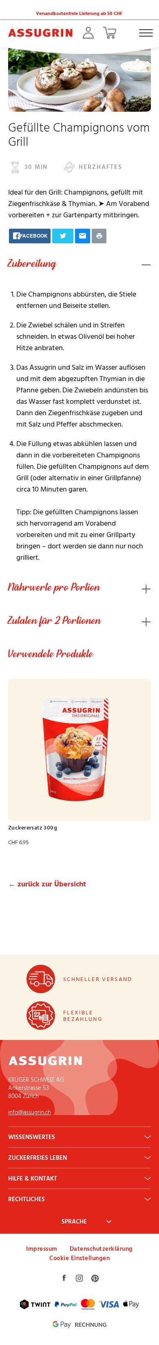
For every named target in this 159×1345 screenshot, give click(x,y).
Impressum (41, 1248)
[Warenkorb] (110, 32)
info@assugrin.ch (29, 1112)
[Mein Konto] (88, 32)
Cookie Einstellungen (79, 1258)
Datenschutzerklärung (101, 1248)
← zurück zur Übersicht (47, 883)
